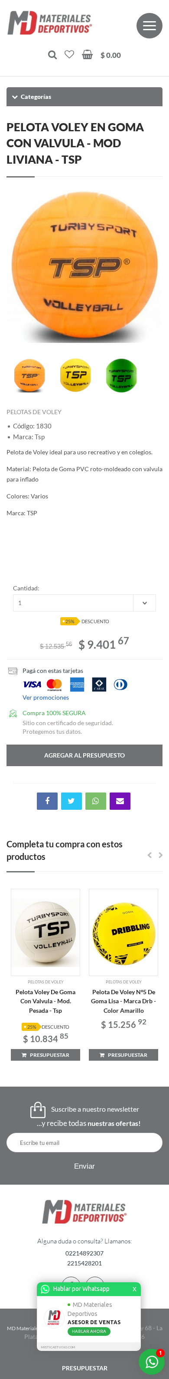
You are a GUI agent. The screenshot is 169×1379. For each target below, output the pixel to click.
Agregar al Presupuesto (84, 755)
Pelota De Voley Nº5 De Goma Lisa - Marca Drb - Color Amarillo (123, 1001)
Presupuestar (84, 1368)
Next (151, 265)
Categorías (36, 96)
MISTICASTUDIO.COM (58, 1347)
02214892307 (84, 1253)
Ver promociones (46, 697)
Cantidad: (26, 588)
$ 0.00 (111, 55)
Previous (17, 265)
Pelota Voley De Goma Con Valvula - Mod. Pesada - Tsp (45, 1001)
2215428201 (84, 1263)
